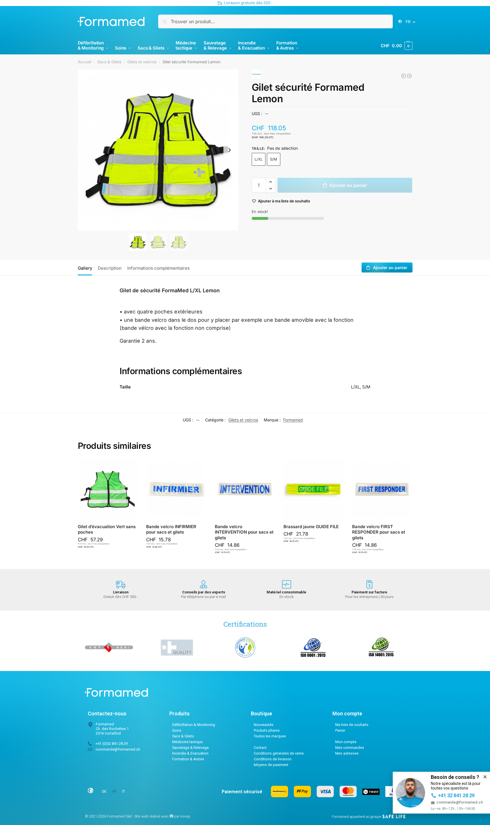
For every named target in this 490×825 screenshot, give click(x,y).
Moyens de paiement (271, 765)
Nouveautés (263, 725)
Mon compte (345, 742)
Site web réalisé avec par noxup (162, 816)
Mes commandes (349, 747)
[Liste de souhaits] (129, 467)
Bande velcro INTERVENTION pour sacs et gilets (244, 532)
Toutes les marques (270, 736)
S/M (273, 159)
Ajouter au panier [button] (110, 557)
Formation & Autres (188, 759)
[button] (396, 46)
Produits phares (267, 730)
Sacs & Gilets (109, 62)
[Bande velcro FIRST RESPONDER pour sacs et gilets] (382, 489)
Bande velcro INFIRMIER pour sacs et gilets (171, 529)
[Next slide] (229, 150)
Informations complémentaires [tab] (158, 268)
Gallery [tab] (85, 268)
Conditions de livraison (272, 759)
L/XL (259, 159)
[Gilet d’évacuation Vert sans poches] (108, 489)
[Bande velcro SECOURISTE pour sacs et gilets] (409, 76)
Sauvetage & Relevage (190, 747)
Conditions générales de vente (279, 753)
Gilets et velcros (141, 62)
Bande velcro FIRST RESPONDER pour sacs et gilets (378, 532)
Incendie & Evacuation (190, 753)
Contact (260, 747)
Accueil (84, 62)
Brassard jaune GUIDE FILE (311, 526)
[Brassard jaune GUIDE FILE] (403, 76)
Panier (340, 730)
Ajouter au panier (348, 185)
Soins (176, 730)
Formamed (293, 419)
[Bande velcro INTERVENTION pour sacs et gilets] (245, 489)
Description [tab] (110, 268)
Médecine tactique (187, 742)
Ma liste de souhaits (351, 725)
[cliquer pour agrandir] (158, 150)
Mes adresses (347, 753)
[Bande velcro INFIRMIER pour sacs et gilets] (176, 489)
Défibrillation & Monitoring (193, 725)
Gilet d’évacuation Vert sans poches (107, 529)
